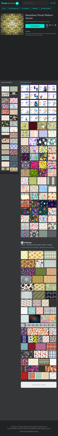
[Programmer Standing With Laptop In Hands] (34, 110)
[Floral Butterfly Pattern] (33, 141)
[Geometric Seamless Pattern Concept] (43, 203)
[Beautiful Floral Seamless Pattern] (42, 141)
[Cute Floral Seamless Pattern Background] (42, 172)
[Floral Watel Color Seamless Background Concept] (34, 156)
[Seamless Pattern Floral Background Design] (52, 156)
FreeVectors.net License (33, 35)
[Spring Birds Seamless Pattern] (52, 196)
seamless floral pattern (31, 247)
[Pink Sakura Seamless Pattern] (52, 218)
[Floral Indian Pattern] (43, 233)
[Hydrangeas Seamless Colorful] (52, 226)
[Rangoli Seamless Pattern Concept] (34, 233)
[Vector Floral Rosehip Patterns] (25, 188)
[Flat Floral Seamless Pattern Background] (43, 211)
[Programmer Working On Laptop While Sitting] (43, 117)
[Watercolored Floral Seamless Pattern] (52, 133)
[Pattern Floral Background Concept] (34, 218)
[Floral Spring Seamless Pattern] (25, 203)
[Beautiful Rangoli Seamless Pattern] (25, 233)
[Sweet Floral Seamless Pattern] (51, 141)
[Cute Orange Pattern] (43, 165)
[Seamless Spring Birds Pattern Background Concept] (43, 226)
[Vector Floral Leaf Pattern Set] (42, 181)
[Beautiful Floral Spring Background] (25, 196)
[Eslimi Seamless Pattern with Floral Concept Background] (25, 165)
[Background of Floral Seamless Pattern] (25, 156)
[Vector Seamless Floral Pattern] (24, 126)
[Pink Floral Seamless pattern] (34, 149)
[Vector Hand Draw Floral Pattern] (25, 149)
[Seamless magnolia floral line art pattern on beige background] (5, 135)
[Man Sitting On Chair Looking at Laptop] (25, 87)
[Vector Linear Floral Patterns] (52, 172)
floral (3, 8)
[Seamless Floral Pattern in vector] (14, 152)
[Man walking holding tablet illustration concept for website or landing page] (52, 95)
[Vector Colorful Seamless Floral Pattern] (43, 133)
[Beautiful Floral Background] (52, 188)
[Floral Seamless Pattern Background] (51, 126)
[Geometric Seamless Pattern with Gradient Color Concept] (52, 203)
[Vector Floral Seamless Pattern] (25, 133)
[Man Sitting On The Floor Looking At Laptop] (25, 110)
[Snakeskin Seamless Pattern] (25, 172)
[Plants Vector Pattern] (52, 233)
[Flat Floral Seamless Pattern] (25, 218)
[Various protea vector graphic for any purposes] (51, 271)
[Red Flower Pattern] (34, 165)
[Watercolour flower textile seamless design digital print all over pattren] (5, 146)
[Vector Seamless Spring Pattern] (34, 188)
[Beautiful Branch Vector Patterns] (51, 181)
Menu (51, 3)
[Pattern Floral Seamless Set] (34, 211)
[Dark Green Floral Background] (34, 172)
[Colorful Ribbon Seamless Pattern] (51, 165)
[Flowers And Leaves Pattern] (33, 181)
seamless (35, 8)
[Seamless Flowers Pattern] (24, 181)
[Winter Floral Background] (43, 188)
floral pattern (25, 8)
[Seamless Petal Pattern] (33, 126)
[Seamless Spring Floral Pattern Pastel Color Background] (52, 149)
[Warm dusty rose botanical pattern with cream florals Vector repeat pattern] (14, 135)
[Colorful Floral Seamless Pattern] (43, 218)
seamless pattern (46, 8)
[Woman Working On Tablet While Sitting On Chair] (52, 110)
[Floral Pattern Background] (42, 126)
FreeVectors (10, 3)
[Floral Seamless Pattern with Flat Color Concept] (52, 211)
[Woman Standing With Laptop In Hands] (52, 117)
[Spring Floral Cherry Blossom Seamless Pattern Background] (34, 226)
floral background (14, 8)
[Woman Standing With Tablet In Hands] (34, 117)
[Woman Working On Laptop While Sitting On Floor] (25, 117)
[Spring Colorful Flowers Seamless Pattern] (34, 196)
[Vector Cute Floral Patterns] (34, 133)
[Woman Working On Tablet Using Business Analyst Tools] (43, 110)
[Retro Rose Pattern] (24, 141)
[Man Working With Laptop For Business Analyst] (52, 102)
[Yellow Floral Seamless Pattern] (43, 149)
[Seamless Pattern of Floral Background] (43, 156)
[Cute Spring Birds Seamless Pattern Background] (43, 196)
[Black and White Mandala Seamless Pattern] (25, 226)
